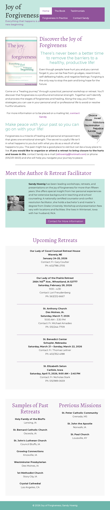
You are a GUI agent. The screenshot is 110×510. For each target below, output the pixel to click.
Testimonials (78, 11)
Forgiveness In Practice (55, 18)
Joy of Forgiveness (22, 11)
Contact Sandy (81, 18)
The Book (60, 11)
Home (45, 11)
